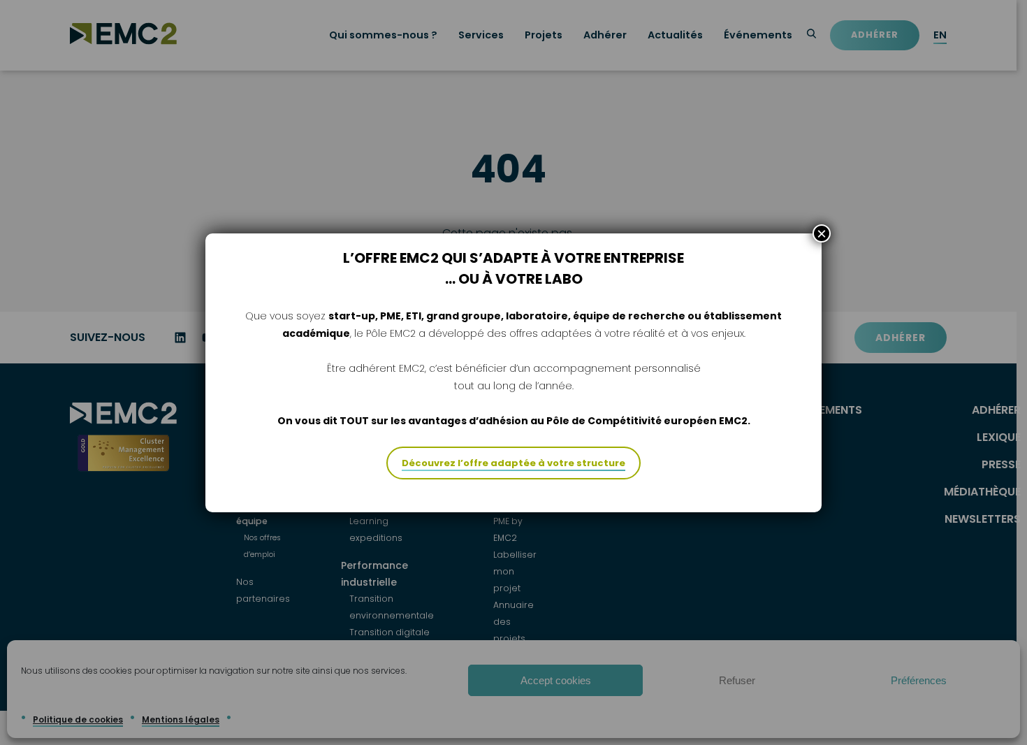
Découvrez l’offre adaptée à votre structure (513, 463)
